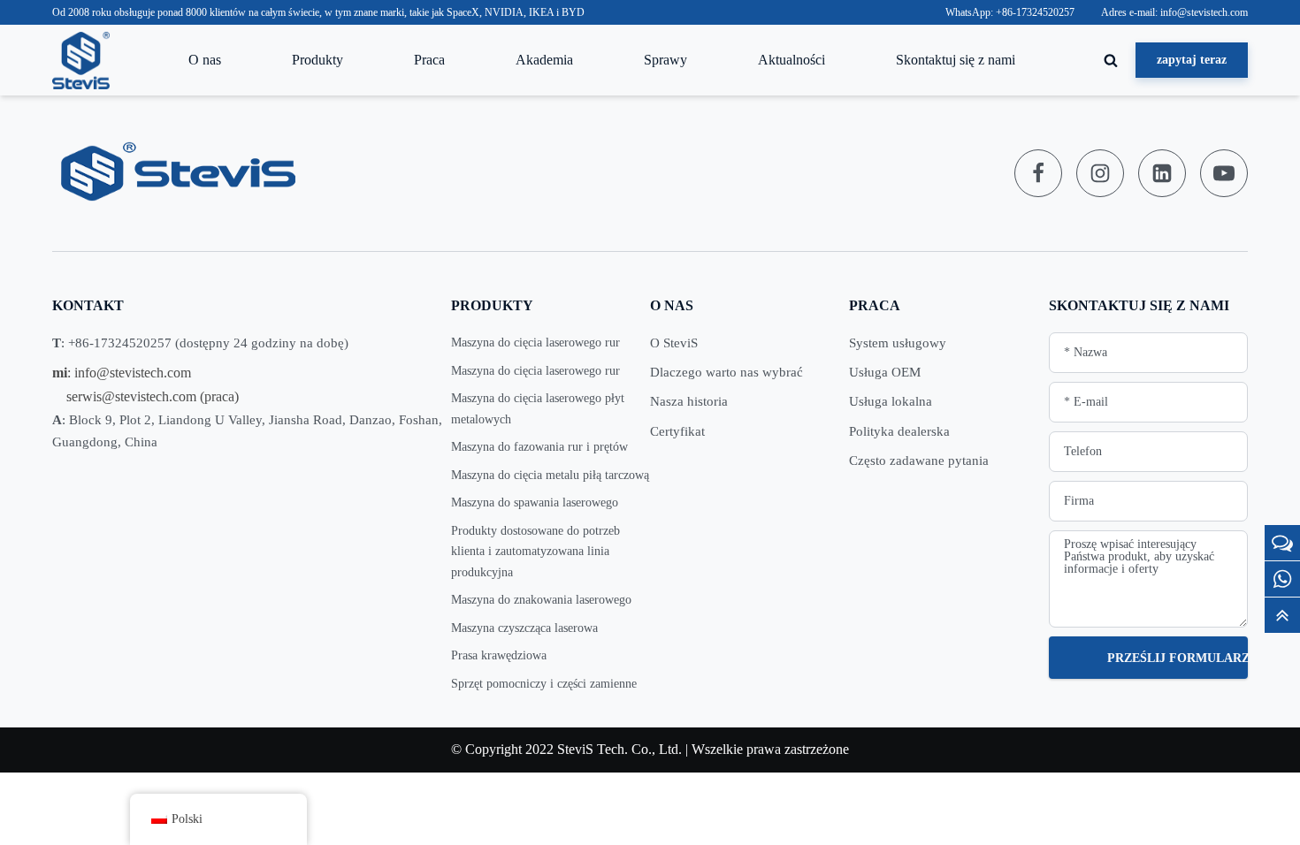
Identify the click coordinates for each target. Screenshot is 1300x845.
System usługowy (897, 343)
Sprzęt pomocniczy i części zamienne (544, 683)
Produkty (317, 59)
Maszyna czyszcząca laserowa (524, 628)
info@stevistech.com (132, 372)
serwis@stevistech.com (131, 396)
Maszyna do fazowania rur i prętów (539, 446)
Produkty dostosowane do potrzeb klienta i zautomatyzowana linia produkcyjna (535, 551)
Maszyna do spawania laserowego (534, 502)
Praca (429, 59)
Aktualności (791, 59)
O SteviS (674, 343)
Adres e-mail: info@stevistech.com (1174, 12)
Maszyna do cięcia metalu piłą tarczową (550, 475)
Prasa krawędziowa (499, 655)
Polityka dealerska (899, 431)
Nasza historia (689, 401)
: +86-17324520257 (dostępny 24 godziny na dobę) (200, 343)
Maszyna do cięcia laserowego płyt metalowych (537, 409)
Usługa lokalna (890, 401)
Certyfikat (677, 431)
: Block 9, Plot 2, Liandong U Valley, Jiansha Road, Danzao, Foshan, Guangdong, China (247, 431)
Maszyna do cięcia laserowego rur (535, 342)
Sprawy (665, 59)
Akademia (544, 59)
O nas (204, 59)
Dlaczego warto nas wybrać (726, 372)
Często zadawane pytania (919, 460)
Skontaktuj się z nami (955, 59)
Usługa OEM (885, 372)
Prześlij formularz (1177, 658)
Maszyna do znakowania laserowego (541, 599)
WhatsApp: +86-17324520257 (1009, 12)
